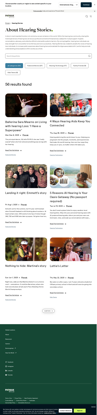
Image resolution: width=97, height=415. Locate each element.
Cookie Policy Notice (21, 400)
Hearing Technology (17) (58, 66)
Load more (47, 311)
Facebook (10, 362)
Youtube (10, 375)
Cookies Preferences (65, 410)
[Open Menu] (91, 16)
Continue (86, 5)
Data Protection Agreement (31, 398)
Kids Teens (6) (13, 72)
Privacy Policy (18, 398)
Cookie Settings (9, 400)
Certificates (32, 400)
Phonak (26, 135)
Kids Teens (53, 297)
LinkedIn (10, 370)
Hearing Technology (56, 155)
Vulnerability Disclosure (24, 403)
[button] (89, 56)
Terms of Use (8, 398)
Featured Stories (10, 155)
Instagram (11, 366)
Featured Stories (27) (34, 66)
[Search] (87, 16)
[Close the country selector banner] (94, 5)
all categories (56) (14, 66)
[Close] (94, 11)
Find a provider (37, 11)
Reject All (79, 410)
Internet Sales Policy (10, 403)
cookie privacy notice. (50, 413)
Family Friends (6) (79, 66)
